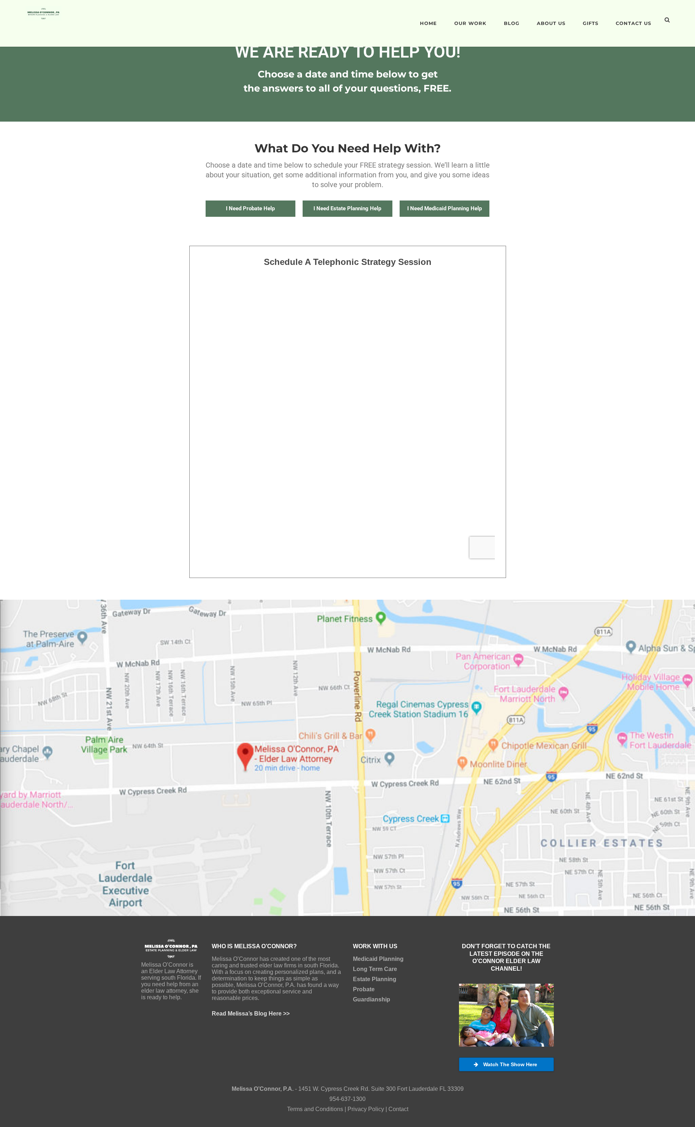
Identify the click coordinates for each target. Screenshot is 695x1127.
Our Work (470, 23)
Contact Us (633, 23)
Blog (511, 23)
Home (428, 23)
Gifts (590, 23)
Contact (398, 1109)
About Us (551, 23)
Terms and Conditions (315, 1109)
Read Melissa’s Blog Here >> (251, 1013)
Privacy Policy (366, 1109)
